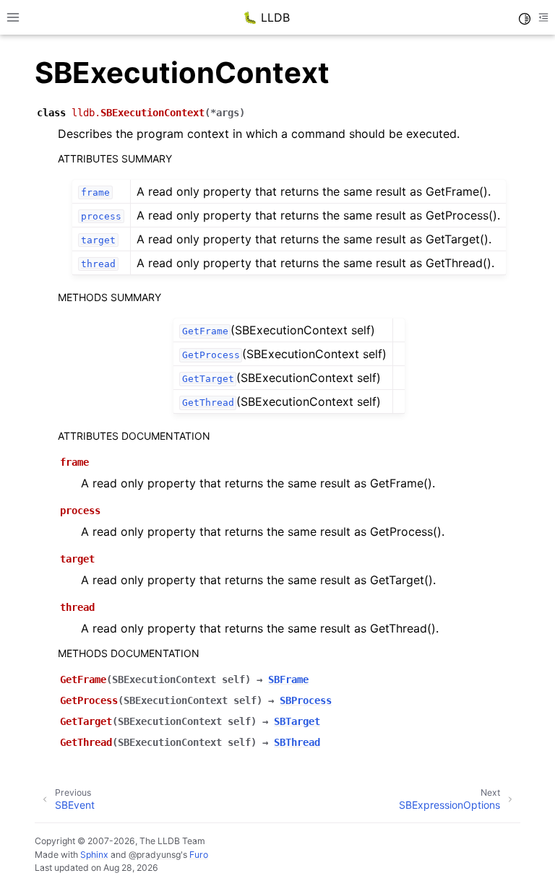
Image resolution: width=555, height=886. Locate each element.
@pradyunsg (155, 854)
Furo (198, 854)
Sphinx (94, 854)
